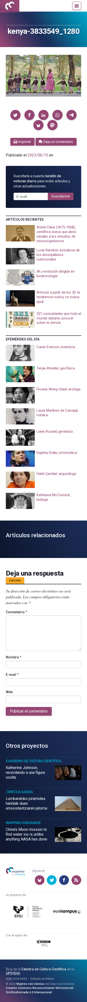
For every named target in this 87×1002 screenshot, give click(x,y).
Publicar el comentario (29, 711)
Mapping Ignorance (23, 823)
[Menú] (76, 6)
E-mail (12, 675)
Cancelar (15, 580)
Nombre (13, 657)
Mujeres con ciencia (30, 984)
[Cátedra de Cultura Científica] (28, 912)
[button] (15, 115)
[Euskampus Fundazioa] (67, 912)
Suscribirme (60, 196)
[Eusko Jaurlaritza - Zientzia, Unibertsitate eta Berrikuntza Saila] (43, 944)
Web (9, 692)
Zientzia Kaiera (19, 792)
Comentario (16, 612)
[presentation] (43, 234)
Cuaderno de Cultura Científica (33, 761)
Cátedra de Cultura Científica (43, 969)
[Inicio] (9, 6)
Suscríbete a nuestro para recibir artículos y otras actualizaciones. (42, 181)
